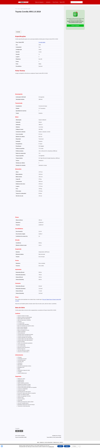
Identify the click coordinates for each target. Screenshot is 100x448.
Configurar (74, 446)
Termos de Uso (56, 442)
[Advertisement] (38, 22)
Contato (61, 442)
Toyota (19, 8)
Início (16, 8)
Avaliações (48, 2)
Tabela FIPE (62, 2)
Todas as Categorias (39, 2)
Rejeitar (67, 446)
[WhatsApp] (17, 431)
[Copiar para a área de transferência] (21, 431)
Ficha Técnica (55, 2)
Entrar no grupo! (75, 25)
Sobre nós (42, 442)
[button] (39, 2)
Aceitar (60, 446)
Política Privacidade (48, 442)
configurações (51, 446)
